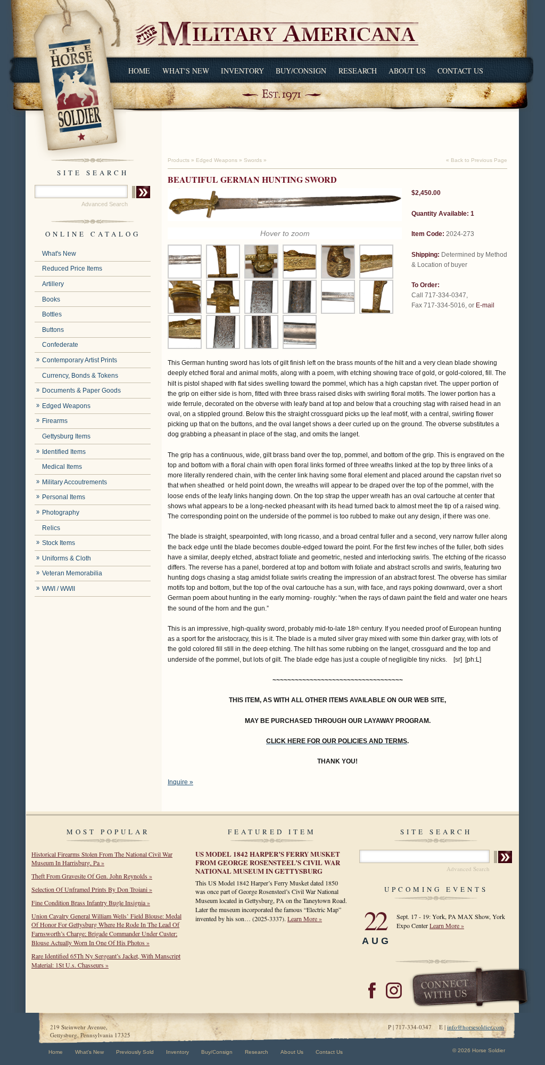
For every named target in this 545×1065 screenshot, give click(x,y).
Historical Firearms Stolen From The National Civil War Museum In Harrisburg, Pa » (101, 858)
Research (357, 71)
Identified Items (64, 452)
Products (178, 160)
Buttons (53, 330)
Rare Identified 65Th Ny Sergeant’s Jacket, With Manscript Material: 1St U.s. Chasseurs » (105, 960)
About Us (407, 71)
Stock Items (58, 543)
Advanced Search (104, 204)
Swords (253, 160)
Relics (51, 528)
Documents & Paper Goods (81, 390)
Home (139, 71)
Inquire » (180, 782)
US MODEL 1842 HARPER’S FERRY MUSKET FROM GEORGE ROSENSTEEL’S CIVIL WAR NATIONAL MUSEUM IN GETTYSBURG (267, 862)
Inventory (242, 71)
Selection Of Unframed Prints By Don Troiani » (91, 889)
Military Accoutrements (74, 482)
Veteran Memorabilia (72, 573)
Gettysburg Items (66, 436)
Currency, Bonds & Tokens (80, 375)
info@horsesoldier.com (475, 1027)
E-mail (485, 305)
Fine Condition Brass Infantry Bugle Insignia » (90, 902)
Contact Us (460, 71)
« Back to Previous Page (476, 160)
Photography (60, 512)
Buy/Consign (301, 71)
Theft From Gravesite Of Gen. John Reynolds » (91, 876)
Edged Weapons (66, 406)
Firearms (55, 421)
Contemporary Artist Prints (79, 360)
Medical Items (62, 466)
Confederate (60, 344)
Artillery (53, 284)
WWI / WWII (58, 588)
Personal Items (63, 497)
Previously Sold (135, 1052)
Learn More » (304, 918)
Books (51, 299)
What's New (185, 71)
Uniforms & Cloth (66, 558)
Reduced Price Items (72, 268)
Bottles (52, 314)
